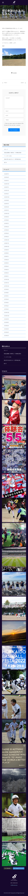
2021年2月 (6, 193)
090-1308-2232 (14, 883)
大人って (6, 149)
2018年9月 (6, 249)
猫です (5, 162)
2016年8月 (6, 322)
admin (5, 17)
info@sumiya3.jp (14, 885)
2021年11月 (6, 190)
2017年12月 (6, 279)
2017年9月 (6, 289)
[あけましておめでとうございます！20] (14, 559)
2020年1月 (6, 210)
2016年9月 (6, 319)
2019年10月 (6, 213)
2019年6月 (6, 226)
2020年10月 (6, 197)
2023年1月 (6, 180)
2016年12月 (6, 312)
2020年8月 (6, 200)
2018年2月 (6, 273)
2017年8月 (6, 292)
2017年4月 (6, 306)
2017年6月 (6, 299)
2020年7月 (6, 203)
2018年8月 (6, 253)
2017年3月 (6, 309)
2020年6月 (6, 207)
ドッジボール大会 (8, 156)
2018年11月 (6, 243)
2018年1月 (6, 276)
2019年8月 (6, 220)
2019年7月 (6, 223)
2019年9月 (6, 216)
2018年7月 (6, 256)
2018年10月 (6, 246)
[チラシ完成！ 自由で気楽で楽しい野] (14, 461)
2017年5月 (6, 302)
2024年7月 (6, 174)
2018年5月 (6, 263)
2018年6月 (6, 259)
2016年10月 (6, 315)
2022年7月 (6, 187)
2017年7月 (6, 296)
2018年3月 (6, 269)
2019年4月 (6, 233)
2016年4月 (6, 332)
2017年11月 (6, 282)
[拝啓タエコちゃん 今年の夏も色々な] (14, 633)
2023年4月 (6, 177)
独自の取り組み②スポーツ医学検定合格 (12, 159)
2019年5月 (6, 230)
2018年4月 (6, 266)
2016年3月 (6, 335)
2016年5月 (6, 329)
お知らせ (11, 17)
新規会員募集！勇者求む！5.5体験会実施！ (13, 152)
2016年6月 (6, 325)
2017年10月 (6, 286)
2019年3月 (6, 236)
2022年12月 (6, 184)
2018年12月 (6, 240)
